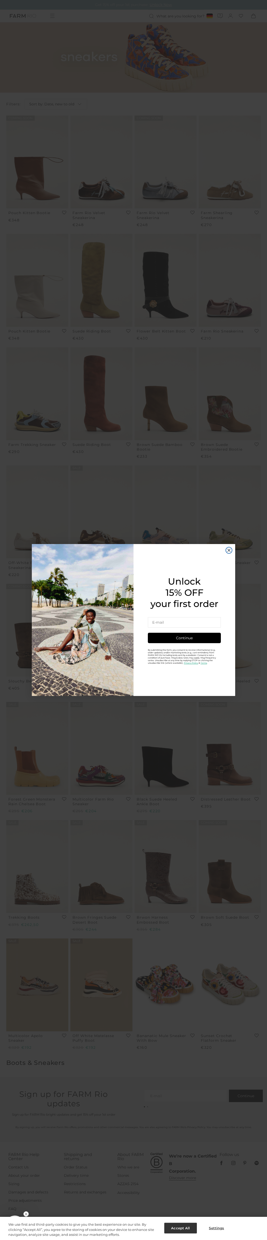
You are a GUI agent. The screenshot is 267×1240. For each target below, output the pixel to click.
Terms (204, 663)
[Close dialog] (229, 550)
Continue (184, 638)
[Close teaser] (26, 1214)
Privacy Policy (191, 663)
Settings (216, 1228)
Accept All (180, 1228)
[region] (133, 1228)
